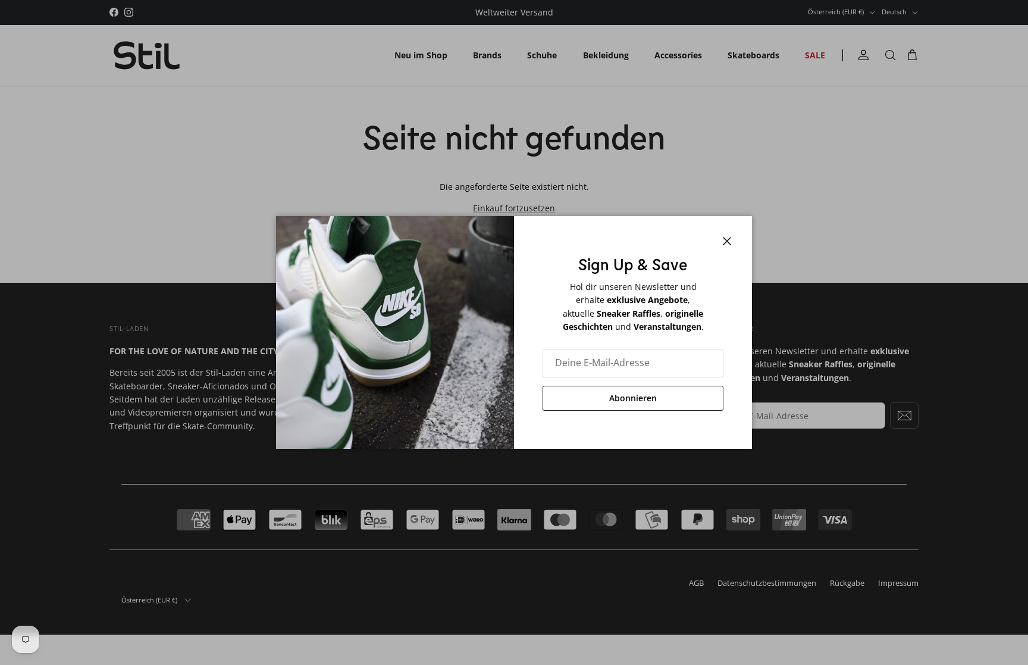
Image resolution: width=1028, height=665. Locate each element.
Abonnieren (633, 398)
